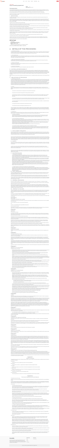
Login (38, 1)
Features (32, 1)
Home (23, 1)
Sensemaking (35, 1)
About (26, 1)
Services (29, 1)
